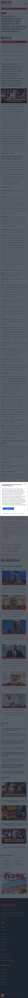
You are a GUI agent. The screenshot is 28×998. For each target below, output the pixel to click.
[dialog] (14, 499)
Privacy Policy (22, 513)
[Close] (25, 484)
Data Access (14, 513)
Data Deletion (6, 513)
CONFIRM (8, 508)
